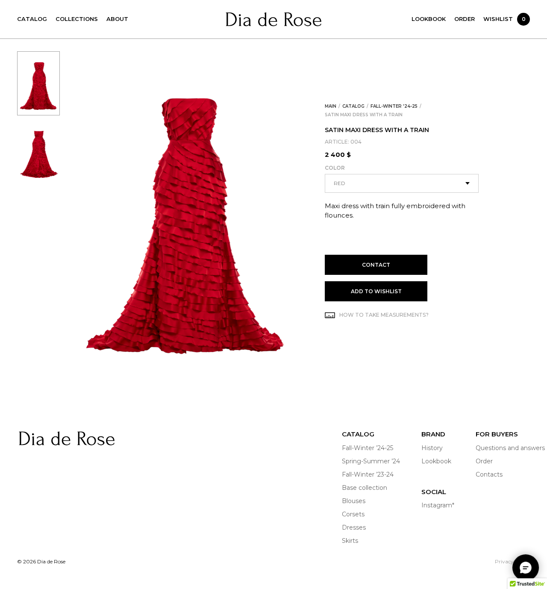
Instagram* (437, 505)
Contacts (489, 474)
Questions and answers (510, 448)
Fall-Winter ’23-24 (368, 474)
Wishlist (504, 18)
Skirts (350, 541)
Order (464, 18)
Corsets (353, 514)
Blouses (353, 501)
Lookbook (429, 18)
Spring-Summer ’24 (371, 461)
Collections (77, 18)
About (117, 18)
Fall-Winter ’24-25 (367, 448)
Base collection (364, 488)
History (432, 448)
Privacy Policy (512, 561)
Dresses (354, 527)
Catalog (32, 18)
